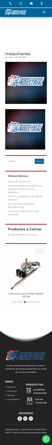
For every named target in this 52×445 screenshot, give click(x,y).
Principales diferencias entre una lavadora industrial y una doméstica (25, 188)
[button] (42, 251)
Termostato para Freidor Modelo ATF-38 (26, 295)
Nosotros (11, 387)
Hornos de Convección (19, 181)
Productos (12, 391)
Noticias (11, 395)
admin (11, 57)
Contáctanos (13, 399)
